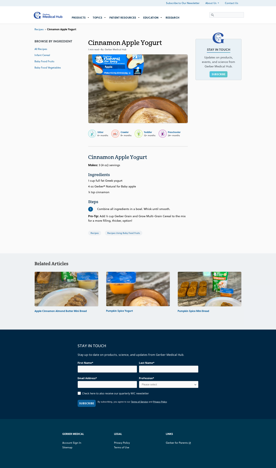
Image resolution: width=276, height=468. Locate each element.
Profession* (146, 378)
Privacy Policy (160, 401)
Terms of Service (139, 401)
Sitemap (67, 447)
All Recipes (40, 49)
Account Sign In (71, 442)
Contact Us (231, 3)
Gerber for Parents (178, 442)
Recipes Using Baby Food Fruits (123, 233)
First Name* (85, 363)
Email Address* (87, 378)
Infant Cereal (42, 55)
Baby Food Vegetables (47, 67)
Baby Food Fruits (44, 61)
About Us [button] (211, 3)
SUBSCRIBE (218, 74)
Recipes (39, 29)
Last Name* (146, 363)
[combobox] (168, 384)
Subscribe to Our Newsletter (182, 3)
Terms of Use (121, 447)
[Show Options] (195, 384)
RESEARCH (173, 17)
